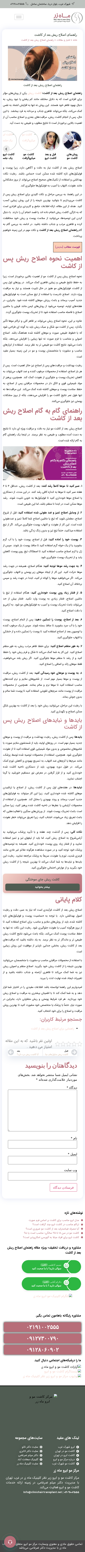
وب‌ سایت (70, 1170)
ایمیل (72, 1154)
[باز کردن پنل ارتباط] (10, 1542)
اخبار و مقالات (63, 40)
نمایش (59, 247)
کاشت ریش (34, 93)
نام (74, 1138)
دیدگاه (72, 1087)
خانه (75, 40)
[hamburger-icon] (18, 17)
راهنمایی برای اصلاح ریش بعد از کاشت (52, 1028)
